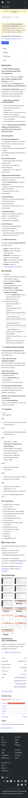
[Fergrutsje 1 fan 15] (11, 580)
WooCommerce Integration (20, 686)
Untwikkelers (5, 755)
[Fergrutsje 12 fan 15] (24, 617)
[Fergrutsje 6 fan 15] (24, 594)
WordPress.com (6, 762)
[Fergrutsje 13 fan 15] (11, 624)
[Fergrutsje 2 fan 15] (24, 580)
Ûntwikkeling (6, 56)
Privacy (3, 745)
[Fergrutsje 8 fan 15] (24, 602)
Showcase (18, 737)
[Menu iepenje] (25, 2)
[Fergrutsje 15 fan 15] (11, 631)
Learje (3, 750)
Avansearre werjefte (6, 691)
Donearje (18, 755)
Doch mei (17, 750)
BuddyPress (5, 770)
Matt (3, 765)
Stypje (4, 60)
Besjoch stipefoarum (7, 727)
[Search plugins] (17, 17)
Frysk (6, 777)
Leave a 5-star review (16, 563)
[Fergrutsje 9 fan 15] (11, 609)
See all (25, 716)
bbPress (4, 768)
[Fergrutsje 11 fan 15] (11, 617)
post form (24, 680)
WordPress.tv (5, 758)
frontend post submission (20, 677)
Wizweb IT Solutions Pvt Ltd (13, 38)
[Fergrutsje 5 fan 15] (11, 594)
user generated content (20, 683)
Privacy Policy (18, 266)
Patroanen (18, 745)
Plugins (17, 742)
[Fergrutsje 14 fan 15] (24, 624)
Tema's (17, 739)
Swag (17, 758)
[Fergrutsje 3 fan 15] (11, 587)
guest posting (17, 680)
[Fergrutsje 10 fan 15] (24, 609)
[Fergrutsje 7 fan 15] (11, 602)
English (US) (24, 674)
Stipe (2, 752)
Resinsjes (5, 52)
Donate (5, 563)
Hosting (3, 742)
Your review (4, 716)
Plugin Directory (5, 6)
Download (5, 42)
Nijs (2, 739)
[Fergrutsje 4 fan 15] (24, 587)
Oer (2, 737)
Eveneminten (18, 752)
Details (5, 48)
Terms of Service (8, 266)
